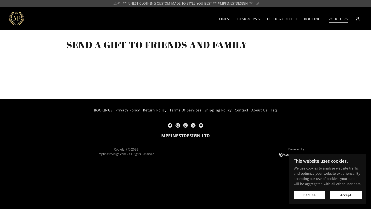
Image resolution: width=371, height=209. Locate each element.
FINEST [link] (225, 19)
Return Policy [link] (155, 110)
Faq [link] (274, 110)
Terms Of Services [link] (185, 110)
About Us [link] (259, 110)
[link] (16, 18)
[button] (249, 19)
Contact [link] (241, 110)
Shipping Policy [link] (218, 110)
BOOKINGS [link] (313, 19)
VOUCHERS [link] (338, 19)
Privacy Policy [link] (128, 110)
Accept (345, 195)
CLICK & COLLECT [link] (282, 19)
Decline (309, 195)
